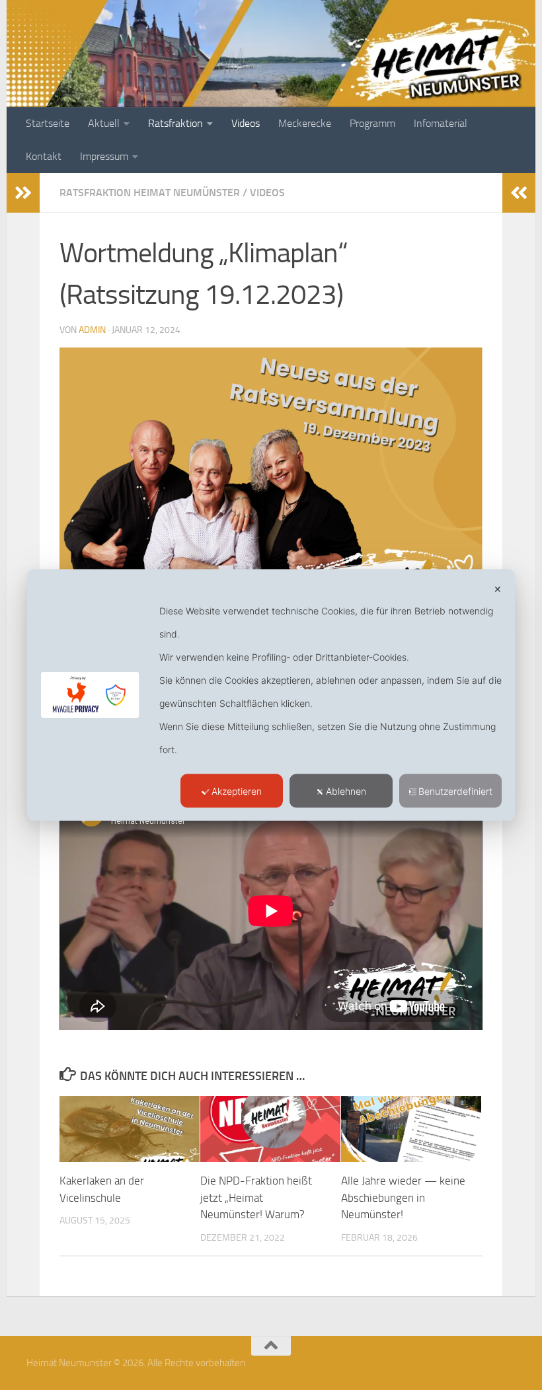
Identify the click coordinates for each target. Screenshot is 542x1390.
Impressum (104, 156)
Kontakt (43, 156)
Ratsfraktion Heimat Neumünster (149, 192)
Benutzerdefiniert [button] (455, 791)
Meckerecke (304, 123)
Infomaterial (440, 123)
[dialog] (271, 695)
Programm (372, 123)
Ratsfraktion (175, 123)
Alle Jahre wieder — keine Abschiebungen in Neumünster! (403, 1197)
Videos (245, 123)
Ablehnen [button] (346, 791)
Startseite (47, 123)
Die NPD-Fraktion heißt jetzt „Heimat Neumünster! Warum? (256, 1197)
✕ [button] (498, 589)
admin (92, 330)
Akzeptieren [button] (237, 791)
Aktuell (104, 123)
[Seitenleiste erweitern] (23, 193)
